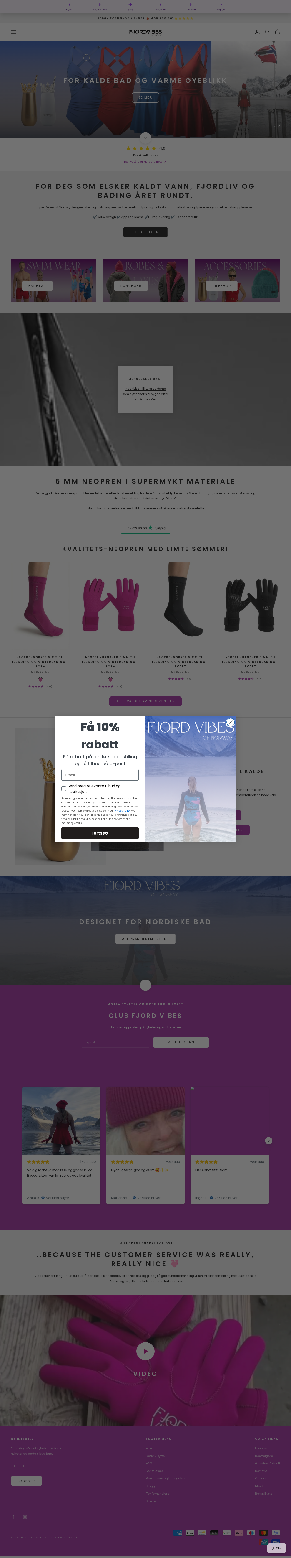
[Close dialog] (231, 722)
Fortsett (100, 833)
